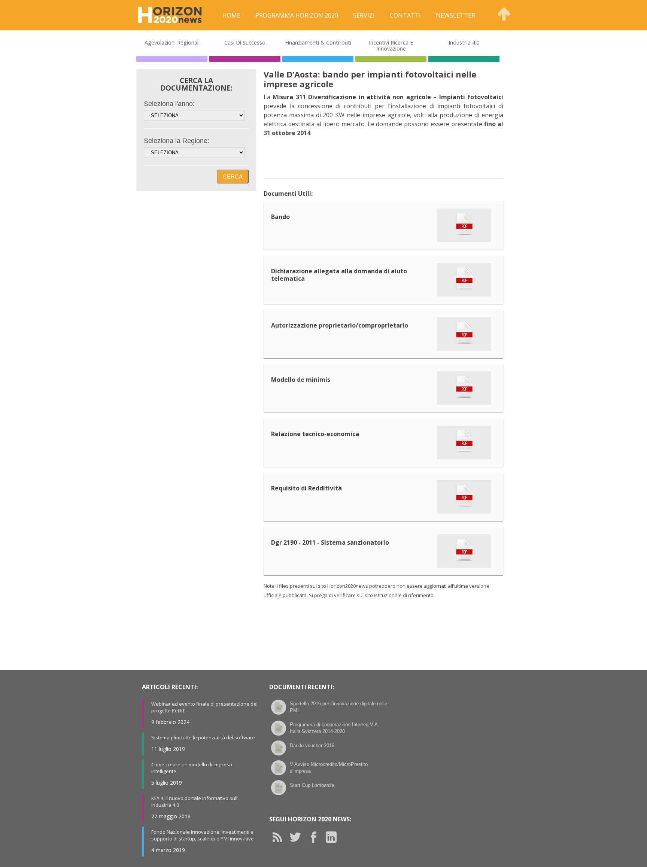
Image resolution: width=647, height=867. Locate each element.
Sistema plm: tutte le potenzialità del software (203, 737)
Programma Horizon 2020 (296, 15)
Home (231, 15)
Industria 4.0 (464, 42)
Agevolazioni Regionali (172, 42)
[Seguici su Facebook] (316, 837)
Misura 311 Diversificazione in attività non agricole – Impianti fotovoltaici (388, 97)
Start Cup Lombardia (312, 785)
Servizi (364, 15)
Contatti (405, 15)
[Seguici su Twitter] (298, 837)
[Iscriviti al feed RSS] (280, 837)
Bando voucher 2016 (312, 745)
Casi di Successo (244, 42)
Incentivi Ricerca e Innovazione (391, 45)
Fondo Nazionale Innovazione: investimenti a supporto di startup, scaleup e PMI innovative (202, 835)
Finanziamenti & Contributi (318, 42)
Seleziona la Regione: (176, 140)
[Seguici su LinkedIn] (334, 837)
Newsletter (455, 15)
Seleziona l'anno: (169, 103)
